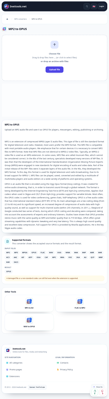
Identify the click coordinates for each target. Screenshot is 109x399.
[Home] (7, 19)
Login (101, 6)
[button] (54, 58)
